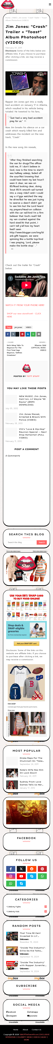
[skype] (31, 876)
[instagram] (10, 876)
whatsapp (33, 1012)
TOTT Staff (32, 376)
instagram (12, 1015)
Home (7, 17)
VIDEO (14, 17)
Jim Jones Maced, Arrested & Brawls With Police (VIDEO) (32, 417)
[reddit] (31, 869)
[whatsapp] (42, 876)
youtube (33, 1015)
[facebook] (10, 869)
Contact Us (36, 1029)
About (25, 1029)
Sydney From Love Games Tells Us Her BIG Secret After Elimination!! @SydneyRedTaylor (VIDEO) (31, 783)
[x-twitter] (21, 869)
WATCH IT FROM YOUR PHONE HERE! (24, 305)
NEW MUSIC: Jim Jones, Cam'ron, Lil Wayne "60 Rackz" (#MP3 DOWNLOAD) (33, 400)
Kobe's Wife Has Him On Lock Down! (31, 771)
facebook (11, 1012)
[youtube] (21, 876)
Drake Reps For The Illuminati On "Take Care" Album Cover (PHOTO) (31, 759)
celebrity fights (27, 906)
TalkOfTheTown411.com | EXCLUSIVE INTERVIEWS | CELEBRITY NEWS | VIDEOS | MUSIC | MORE (28, 1037)
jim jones (18, 327)
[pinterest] (42, 869)
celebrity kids (27, 911)
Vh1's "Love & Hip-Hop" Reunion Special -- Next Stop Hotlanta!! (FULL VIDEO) (33, 433)
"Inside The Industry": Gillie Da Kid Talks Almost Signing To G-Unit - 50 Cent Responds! (32, 949)
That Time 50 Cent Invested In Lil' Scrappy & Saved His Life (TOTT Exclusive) (32, 934)
